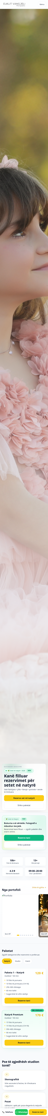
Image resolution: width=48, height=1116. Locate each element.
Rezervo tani (24, 837)
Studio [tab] (17, 961)
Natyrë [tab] (7, 961)
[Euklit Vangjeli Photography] (14, 4)
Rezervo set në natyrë (24, 798)
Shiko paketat (24, 805)
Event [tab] (27, 961)
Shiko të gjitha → (39, 887)
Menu (42, 4)
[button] (18, 935)
